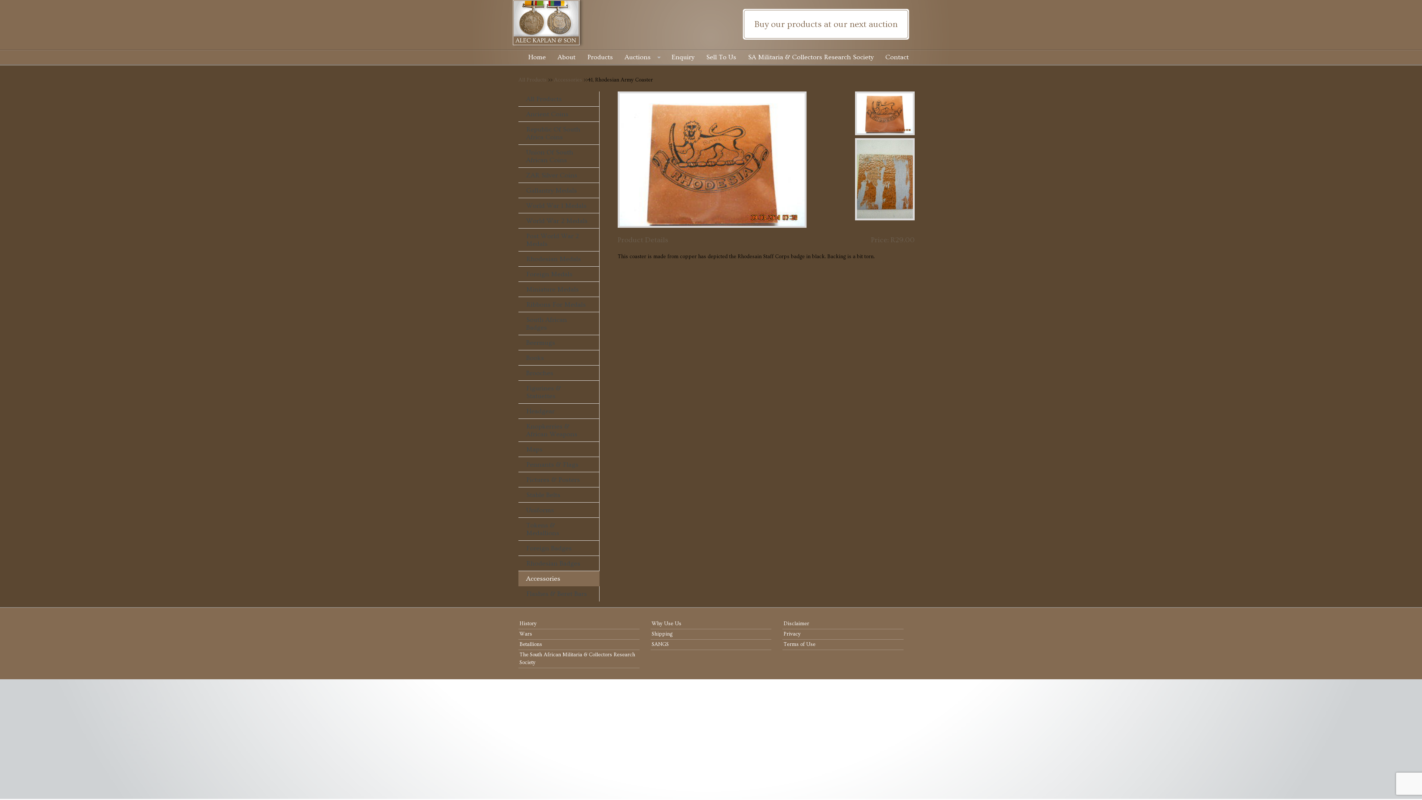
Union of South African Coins (549, 156)
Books (535, 358)
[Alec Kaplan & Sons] (711, 22)
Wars (526, 634)
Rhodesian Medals (553, 259)
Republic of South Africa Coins (553, 133)
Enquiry (683, 57)
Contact (897, 57)
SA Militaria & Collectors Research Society (811, 57)
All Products (532, 80)
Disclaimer (796, 624)
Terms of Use (799, 644)
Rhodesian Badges (553, 563)
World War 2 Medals (557, 221)
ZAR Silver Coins (551, 175)
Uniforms (540, 510)
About (566, 57)
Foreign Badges (549, 548)
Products (600, 57)
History (528, 624)
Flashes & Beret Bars (556, 594)
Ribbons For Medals (556, 305)
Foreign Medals (549, 274)
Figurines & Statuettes (543, 392)
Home (537, 57)
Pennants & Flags (552, 465)
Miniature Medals (552, 289)
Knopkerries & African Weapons (551, 430)
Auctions (638, 57)
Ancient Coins (547, 114)
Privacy (792, 634)
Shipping (662, 634)
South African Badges (546, 323)
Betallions (531, 644)
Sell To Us (721, 57)
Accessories (568, 80)
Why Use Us (666, 624)
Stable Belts (543, 495)
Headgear (540, 411)
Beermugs (540, 343)
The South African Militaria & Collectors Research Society (577, 659)
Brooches (539, 373)
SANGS (660, 644)
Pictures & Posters (553, 480)
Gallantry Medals (551, 190)
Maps (534, 449)
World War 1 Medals (556, 206)
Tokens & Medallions (542, 529)
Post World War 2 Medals (552, 240)
